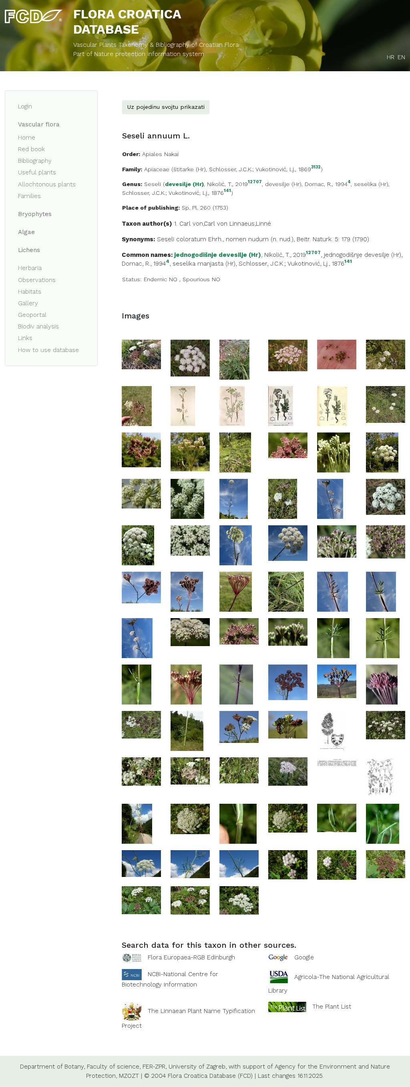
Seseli (152, 184)
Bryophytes (35, 214)
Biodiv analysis (38, 326)
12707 (255, 182)
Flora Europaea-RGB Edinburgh (191, 957)
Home (26, 137)
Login (25, 106)
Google (304, 957)
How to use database (48, 350)
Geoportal (32, 314)
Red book (31, 149)
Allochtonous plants (47, 184)
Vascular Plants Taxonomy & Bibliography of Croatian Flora (156, 44)
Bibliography (35, 160)
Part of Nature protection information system (138, 54)
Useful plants (37, 172)
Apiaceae (156, 169)
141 (227, 191)
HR (390, 57)
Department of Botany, (52, 1066)
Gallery (28, 303)
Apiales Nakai (160, 154)
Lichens (29, 250)
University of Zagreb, (198, 1066)
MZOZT (129, 1075)
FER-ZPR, (155, 1066)
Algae (26, 232)
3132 (316, 167)
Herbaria (30, 268)
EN (401, 57)
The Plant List (331, 1006)
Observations (37, 280)
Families (29, 196)
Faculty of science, (114, 1066)
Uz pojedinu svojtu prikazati (166, 107)
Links (25, 338)
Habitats (29, 291)
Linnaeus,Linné (250, 223)
